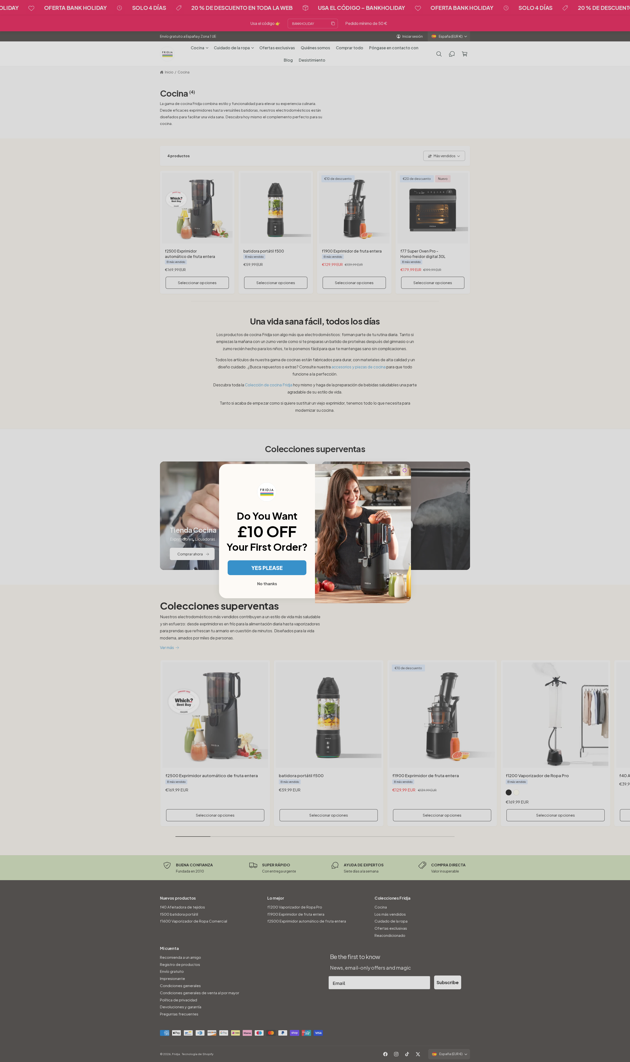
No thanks (267, 583)
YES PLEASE (267, 567)
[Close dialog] (405, 470)
